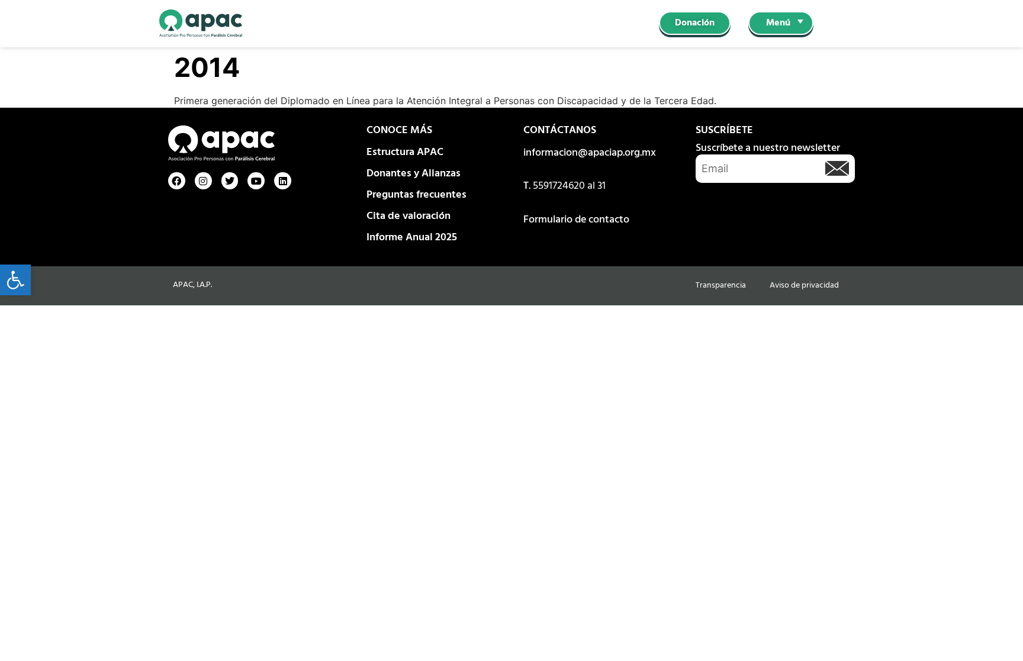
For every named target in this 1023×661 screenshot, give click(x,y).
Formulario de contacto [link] (576, 219)
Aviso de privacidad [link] (804, 285)
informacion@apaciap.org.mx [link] (589, 153)
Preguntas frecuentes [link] (416, 195)
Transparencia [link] (721, 285)
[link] (15, 280)
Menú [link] (778, 23)
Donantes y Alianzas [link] (413, 173)
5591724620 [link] (559, 186)
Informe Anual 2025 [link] (411, 237)
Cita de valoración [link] (408, 216)
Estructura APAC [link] (404, 152)
